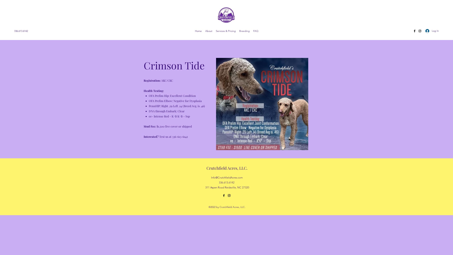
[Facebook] (414, 31)
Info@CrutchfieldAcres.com (227, 177)
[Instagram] (420, 31)
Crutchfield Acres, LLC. (227, 168)
